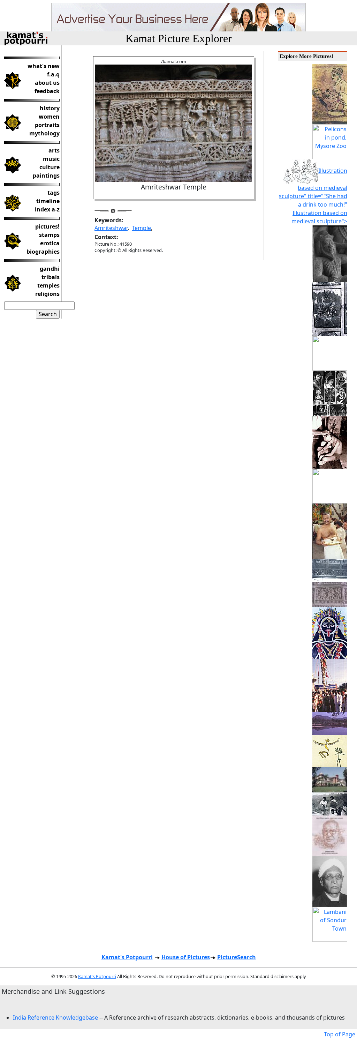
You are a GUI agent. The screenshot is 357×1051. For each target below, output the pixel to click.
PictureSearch (236, 957)
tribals (50, 277)
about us (47, 83)
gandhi (50, 269)
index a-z (47, 209)
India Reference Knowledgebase (55, 1017)
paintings (46, 175)
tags (53, 192)
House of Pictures (185, 957)
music (51, 159)
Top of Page (339, 1034)
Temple (141, 228)
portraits (47, 125)
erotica (50, 243)
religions (47, 294)
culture (49, 167)
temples (48, 285)
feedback (47, 91)
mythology (44, 133)
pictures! (47, 226)
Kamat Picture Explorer (179, 38)
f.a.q (53, 74)
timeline (48, 201)
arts (54, 150)
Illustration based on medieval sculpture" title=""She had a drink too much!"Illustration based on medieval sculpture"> (313, 196)
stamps (49, 235)
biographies (43, 251)
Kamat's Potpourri (127, 957)
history (50, 108)
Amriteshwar (111, 228)
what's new (44, 66)
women (49, 116)
